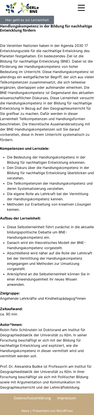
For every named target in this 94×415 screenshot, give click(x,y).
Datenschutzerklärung (32, 398)
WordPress (64, 410)
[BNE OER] (22, 8)
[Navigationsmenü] (81, 8)
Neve (25, 410)
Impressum (66, 398)
